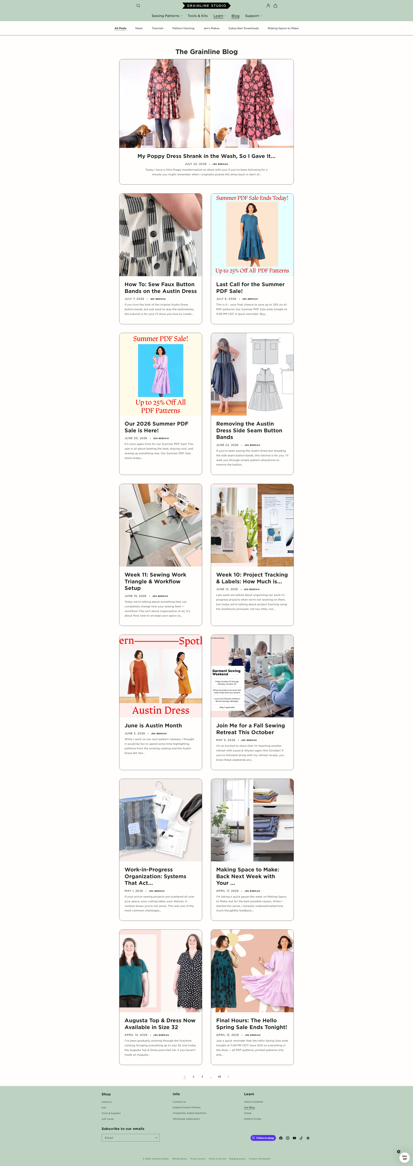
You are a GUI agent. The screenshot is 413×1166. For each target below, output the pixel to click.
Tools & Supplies (111, 1112)
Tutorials (157, 28)
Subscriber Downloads (243, 28)
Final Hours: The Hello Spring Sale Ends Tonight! (251, 1023)
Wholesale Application (186, 1118)
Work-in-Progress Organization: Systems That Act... (155, 876)
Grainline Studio (160, 1158)
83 (219, 1076)
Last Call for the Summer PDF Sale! (250, 287)
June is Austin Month (153, 725)
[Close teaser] (398, 1151)
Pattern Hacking (183, 28)
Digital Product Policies (187, 1107)
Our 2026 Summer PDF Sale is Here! (156, 427)
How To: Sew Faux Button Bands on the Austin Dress (161, 287)
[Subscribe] (156, 1137)
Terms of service (217, 1158)
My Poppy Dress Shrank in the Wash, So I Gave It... (206, 156)
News (139, 28)
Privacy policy (198, 1158)
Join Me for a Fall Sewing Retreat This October (250, 728)
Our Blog (249, 1107)
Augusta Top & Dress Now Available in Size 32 (160, 1023)
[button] (138, 5)
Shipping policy (237, 1158)
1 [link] (184, 1076)
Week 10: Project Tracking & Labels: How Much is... (252, 578)
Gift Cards (108, 1118)
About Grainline (253, 1101)
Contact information (259, 1158)
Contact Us (179, 1101)
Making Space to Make (283, 28)
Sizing (247, 1112)
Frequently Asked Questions (189, 1112)
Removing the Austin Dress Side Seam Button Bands (249, 430)
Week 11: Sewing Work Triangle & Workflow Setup (155, 581)
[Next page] (228, 1076)
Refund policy (180, 1158)
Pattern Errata (252, 1118)
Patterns (107, 1101)
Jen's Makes (211, 28)
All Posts (120, 28)
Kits (104, 1107)
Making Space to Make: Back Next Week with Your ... (247, 876)
